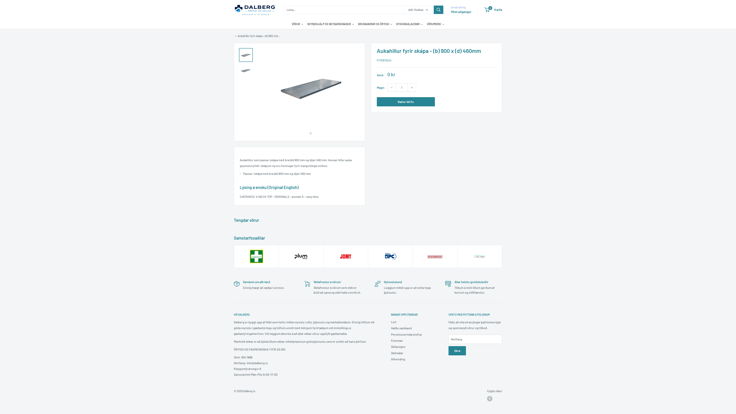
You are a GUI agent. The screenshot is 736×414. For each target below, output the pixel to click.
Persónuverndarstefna (406, 334)
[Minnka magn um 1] (392, 88)
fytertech (384, 60)
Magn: (381, 87)
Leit (393, 322)
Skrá (457, 350)
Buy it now (467, 102)
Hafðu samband (401, 328)
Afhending (398, 359)
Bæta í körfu (406, 102)
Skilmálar (397, 353)
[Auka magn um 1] (412, 88)
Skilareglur (398, 346)
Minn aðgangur (461, 12)
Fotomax (397, 340)
